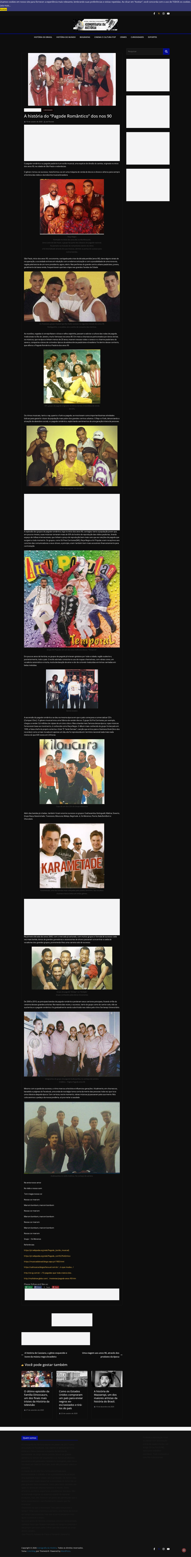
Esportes (152, 37)
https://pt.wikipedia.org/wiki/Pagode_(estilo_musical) (46, 1250)
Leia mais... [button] (5, 5)
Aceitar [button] (3, 9)
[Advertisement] (72, 143)
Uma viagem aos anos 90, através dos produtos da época (100, 1355)
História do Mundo (66, 37)
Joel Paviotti (50, 122)
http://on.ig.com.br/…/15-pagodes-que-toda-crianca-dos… (48, 1273)
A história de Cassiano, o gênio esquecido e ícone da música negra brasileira (46, 1355)
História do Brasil (43, 37)
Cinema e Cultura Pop (105, 37)
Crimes (123, 37)
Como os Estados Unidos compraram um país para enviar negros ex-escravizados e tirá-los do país (71, 1400)
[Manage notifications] (184, 1550)
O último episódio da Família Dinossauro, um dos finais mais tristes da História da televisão (36, 1398)
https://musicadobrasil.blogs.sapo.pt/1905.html (44, 1262)
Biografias (85, 37)
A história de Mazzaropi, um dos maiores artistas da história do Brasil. (105, 1396)
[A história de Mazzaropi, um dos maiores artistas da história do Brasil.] (106, 1372)
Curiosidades (137, 37)
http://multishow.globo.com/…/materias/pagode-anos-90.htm (50, 1278)
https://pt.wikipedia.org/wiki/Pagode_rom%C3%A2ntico (47, 1256)
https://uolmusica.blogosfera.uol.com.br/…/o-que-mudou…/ (49, 1267)
